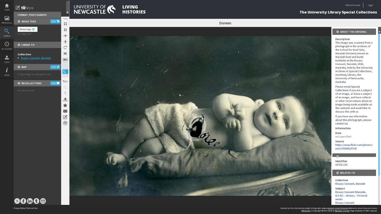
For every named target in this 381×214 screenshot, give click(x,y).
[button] (65, 71)
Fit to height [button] (65, 42)
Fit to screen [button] (65, 30)
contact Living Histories (338, 208)
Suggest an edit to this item (18, 7)
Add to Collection (65, 105)
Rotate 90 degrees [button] (65, 48)
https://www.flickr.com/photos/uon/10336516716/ (354, 146)
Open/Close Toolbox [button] (67, 7)
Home (7, 10)
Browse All (7, 23)
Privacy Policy (19, 208)
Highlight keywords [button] (65, 93)
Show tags (25, 29)
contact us (341, 123)
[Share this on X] (17, 199)
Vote (28, 7)
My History (7, 49)
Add (54, 21)
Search (7, 36)
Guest (357, 5)
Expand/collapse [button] (379, 30)
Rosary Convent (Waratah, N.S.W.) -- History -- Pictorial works (351, 195)
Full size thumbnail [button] (65, 24)
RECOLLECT (306, 210)
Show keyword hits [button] (65, 87)
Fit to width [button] (65, 36)
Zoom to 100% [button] (65, 53)
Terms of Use (32, 208)
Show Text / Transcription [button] (65, 81)
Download (65, 99)
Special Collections (347, 88)
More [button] (6, 75)
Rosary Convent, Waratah (36, 58)
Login (7, 62)
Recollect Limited (342, 210)
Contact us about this (65, 111)
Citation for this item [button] (65, 123)
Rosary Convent (344, 202)
